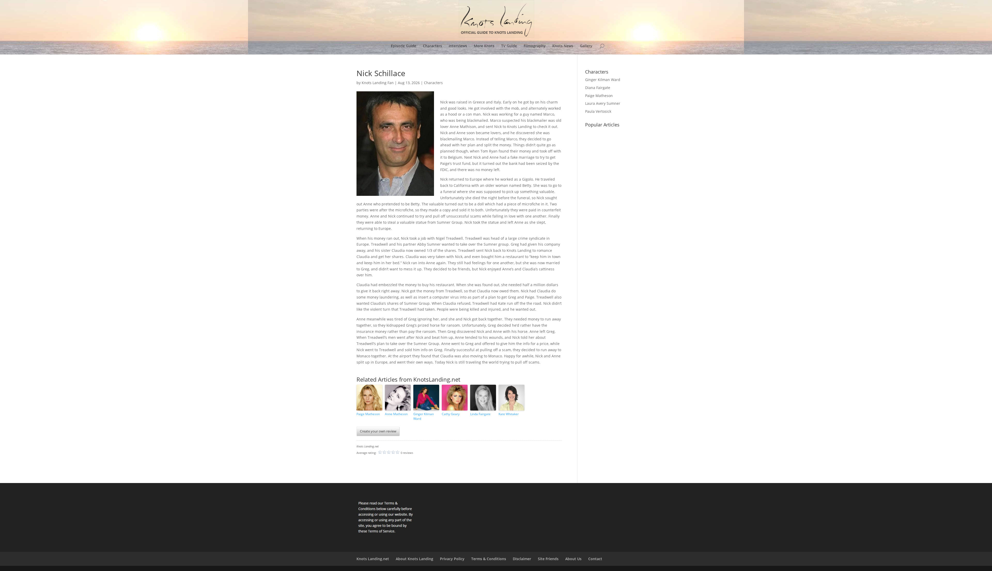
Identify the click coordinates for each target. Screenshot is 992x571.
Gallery (586, 46)
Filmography (535, 46)
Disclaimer (522, 558)
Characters (432, 46)
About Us (573, 558)
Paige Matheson (368, 414)
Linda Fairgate (480, 414)
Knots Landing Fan (378, 82)
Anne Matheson (396, 414)
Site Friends (548, 558)
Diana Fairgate (597, 87)
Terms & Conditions (488, 558)
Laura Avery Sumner (602, 103)
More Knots (484, 46)
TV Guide (509, 46)
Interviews (458, 46)
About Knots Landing (414, 558)
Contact (595, 558)
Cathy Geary (451, 414)
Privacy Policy (452, 558)
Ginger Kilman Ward (423, 416)
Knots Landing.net (373, 558)
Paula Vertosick (598, 111)
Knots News (562, 46)
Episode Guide (403, 46)
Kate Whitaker (509, 414)
